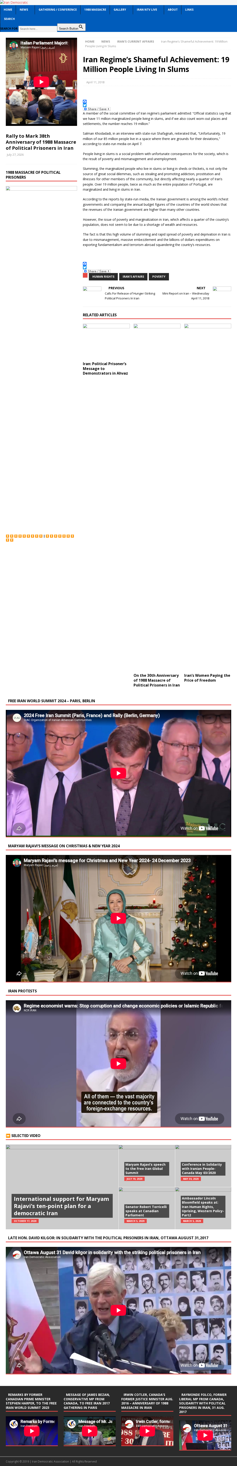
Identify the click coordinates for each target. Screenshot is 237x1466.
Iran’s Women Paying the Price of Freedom (207, 678)
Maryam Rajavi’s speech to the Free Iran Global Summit (145, 1168)
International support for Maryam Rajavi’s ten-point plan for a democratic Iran (61, 1206)
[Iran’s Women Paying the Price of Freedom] (207, 497)
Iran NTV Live (147, 10)
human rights (103, 277)
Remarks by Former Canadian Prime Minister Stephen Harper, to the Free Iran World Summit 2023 (31, 1401)
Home (8, 10)
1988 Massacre (95, 10)
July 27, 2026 (15, 154)
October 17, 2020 (25, 1221)
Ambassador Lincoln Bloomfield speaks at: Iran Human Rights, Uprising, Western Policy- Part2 (203, 1206)
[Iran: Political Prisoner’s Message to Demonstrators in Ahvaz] (106, 341)
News (24, 10)
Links (189, 10)
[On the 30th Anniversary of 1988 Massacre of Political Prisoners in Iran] (157, 497)
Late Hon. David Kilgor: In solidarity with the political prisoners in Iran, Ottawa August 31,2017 (108, 1237)
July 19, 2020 (134, 1178)
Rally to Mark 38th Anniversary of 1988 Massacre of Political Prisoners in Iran (41, 142)
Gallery (120, 10)
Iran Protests (22, 991)
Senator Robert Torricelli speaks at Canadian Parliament (146, 1211)
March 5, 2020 (135, 1221)
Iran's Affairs (133, 277)
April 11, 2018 (95, 82)
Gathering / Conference (58, 10)
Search (9, 19)
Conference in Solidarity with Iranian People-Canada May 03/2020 (202, 1168)
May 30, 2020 (191, 1178)
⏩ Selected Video (23, 1135)
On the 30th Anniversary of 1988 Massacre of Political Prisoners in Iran (157, 680)
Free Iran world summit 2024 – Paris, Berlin (51, 700)
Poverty (158, 277)
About (173, 10)
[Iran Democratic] (14, 2)
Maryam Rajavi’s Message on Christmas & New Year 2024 (64, 845)
